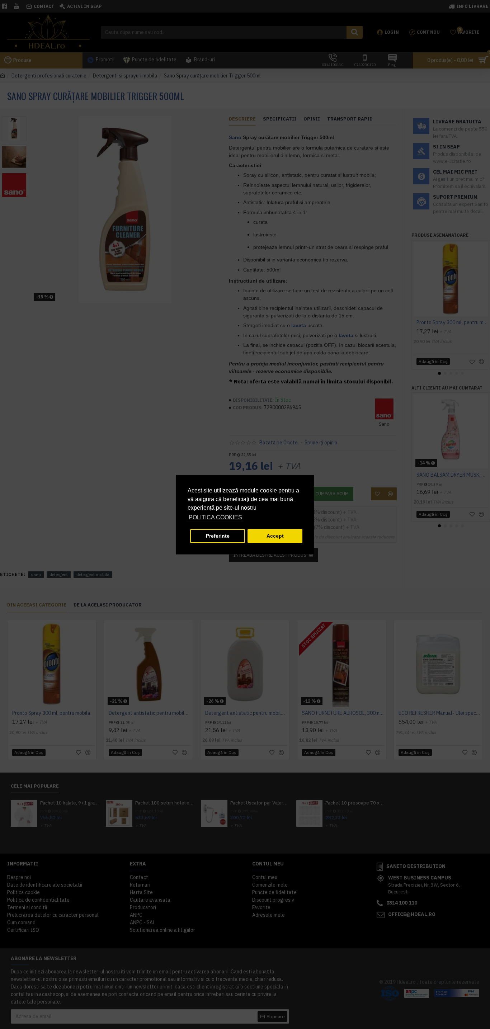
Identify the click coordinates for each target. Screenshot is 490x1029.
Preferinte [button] (218, 536)
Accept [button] (275, 536)
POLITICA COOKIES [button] (215, 517)
